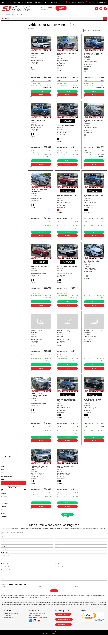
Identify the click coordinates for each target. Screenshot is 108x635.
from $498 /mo (47, 87)
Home (2, 14)
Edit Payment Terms (13, 487)
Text (40, 586)
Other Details (4, 552)
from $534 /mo (100, 228)
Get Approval (29, 2)
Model (57, 540)
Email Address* (5, 570)
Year (56, 534)
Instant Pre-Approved (64, 619)
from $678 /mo (100, 433)
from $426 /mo (100, 157)
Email (76, 586)
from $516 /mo (100, 87)
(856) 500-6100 (37, 613)
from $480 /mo (74, 157)
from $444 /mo (74, 361)
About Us (54, 2)
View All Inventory (63, 614)
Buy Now (41, 91)
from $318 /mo (74, 228)
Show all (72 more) (67, 517)
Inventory (5, 2)
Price (56, 546)
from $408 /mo (47, 157)
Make (2, 540)
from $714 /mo (74, 87)
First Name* (4, 564)
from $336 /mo (47, 361)
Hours (43, 613)
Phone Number (5, 576)
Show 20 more (67, 514)
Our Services (38, 2)
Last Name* (58, 564)
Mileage (3, 546)
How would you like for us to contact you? (13, 584)
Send (54, 591)
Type (2, 534)
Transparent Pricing (16, 2)
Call (4, 586)
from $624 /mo (47, 433)
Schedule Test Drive (64, 624)
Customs (46, 2)
